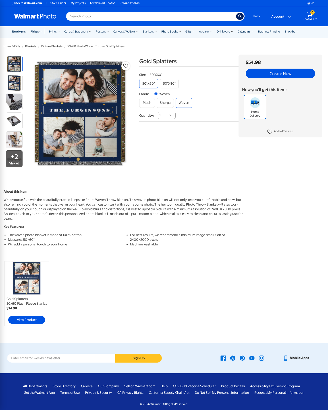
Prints (53, 31)
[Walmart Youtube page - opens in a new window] (252, 358)
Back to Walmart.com (28, 3)
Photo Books (169, 31)
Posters (101, 31)
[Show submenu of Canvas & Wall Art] (137, 31)
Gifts (188, 31)
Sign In (310, 3)
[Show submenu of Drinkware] (232, 31)
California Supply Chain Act (169, 393)
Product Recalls (233, 386)
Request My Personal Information (279, 393)
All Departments (35, 386)
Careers (87, 386)
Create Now (280, 73)
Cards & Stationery (76, 31)
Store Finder (58, 3)
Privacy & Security (98, 393)
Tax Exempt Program (284, 386)
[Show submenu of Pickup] (42, 31)
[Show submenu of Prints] (58, 31)
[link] (27, 293)
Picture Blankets (51, 46)
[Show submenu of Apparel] (211, 31)
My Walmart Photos (102, 3)
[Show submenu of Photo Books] (180, 31)
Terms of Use (70, 393)
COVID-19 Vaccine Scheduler (194, 386)
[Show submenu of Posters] (107, 31)
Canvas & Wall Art (124, 31)
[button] (280, 132)
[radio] (14, 64)
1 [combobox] (159, 115)
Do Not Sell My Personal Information (222, 393)
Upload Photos (129, 3)
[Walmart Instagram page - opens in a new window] (261, 358)
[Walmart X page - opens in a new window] (232, 358)
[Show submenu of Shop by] (297, 31)
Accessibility (259, 386)
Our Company (108, 386)
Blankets (148, 31)
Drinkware (223, 31)
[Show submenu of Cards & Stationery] (90, 31)
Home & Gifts (12, 46)
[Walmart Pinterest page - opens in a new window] (242, 358)
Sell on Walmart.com (139, 386)
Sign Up (139, 358)
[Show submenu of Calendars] (252, 31)
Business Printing (269, 31)
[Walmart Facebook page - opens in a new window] (223, 358)
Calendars (244, 31)
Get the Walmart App (39, 393)
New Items (19, 31)
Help (256, 16)
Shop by (290, 31)
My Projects (78, 3)
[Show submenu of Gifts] (193, 31)
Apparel (204, 31)
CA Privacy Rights (130, 393)
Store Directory (64, 386)
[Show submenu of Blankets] (155, 31)
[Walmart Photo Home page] (35, 16)
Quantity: (146, 116)
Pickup (35, 31)
